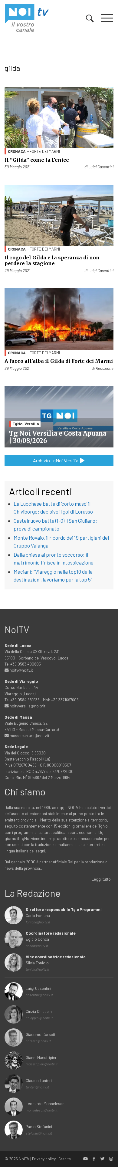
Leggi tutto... (102, 879)
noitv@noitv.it (21, 670)
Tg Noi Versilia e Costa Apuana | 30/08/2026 (57, 437)
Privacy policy (44, 1158)
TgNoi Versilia (25, 423)
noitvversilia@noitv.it (27, 705)
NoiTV (24, 1158)
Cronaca (17, 151)
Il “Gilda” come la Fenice (37, 160)
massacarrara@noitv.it (29, 735)
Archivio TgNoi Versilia (56, 460)
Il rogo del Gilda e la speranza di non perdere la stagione (52, 260)
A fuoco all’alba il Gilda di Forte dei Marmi (59, 361)
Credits (64, 1158)
